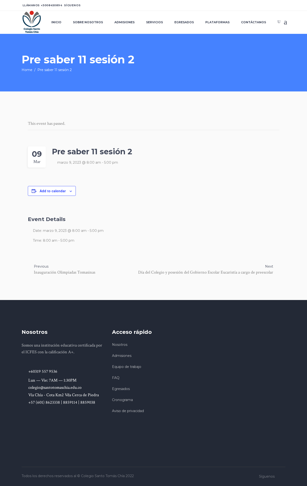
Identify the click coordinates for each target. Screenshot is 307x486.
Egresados (121, 389)
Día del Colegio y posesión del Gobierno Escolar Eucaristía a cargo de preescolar (205, 272)
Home (27, 70)
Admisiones (121, 356)
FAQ (115, 378)
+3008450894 (51, 5)
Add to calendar (53, 190)
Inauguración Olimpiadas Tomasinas (64, 272)
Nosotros (119, 344)
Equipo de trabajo (126, 367)
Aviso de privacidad (128, 411)
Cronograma (122, 400)
